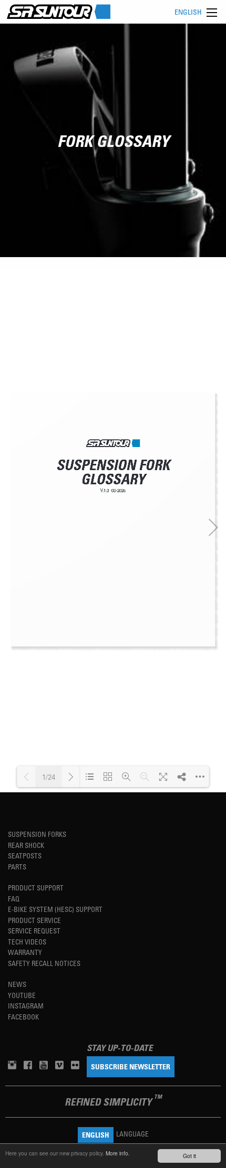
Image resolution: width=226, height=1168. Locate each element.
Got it (189, 1156)
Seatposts (25, 855)
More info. (118, 1153)
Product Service (34, 920)
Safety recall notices (44, 963)
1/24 (48, 776)
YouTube (22, 995)
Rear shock (26, 845)
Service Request (34, 930)
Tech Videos (27, 941)
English (188, 11)
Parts (17, 866)
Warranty (25, 952)
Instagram (26, 1005)
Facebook (23, 1016)
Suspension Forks (37, 834)
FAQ (13, 898)
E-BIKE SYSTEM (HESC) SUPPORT (55, 909)
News (17, 984)
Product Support (36, 887)
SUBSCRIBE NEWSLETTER (130, 1066)
